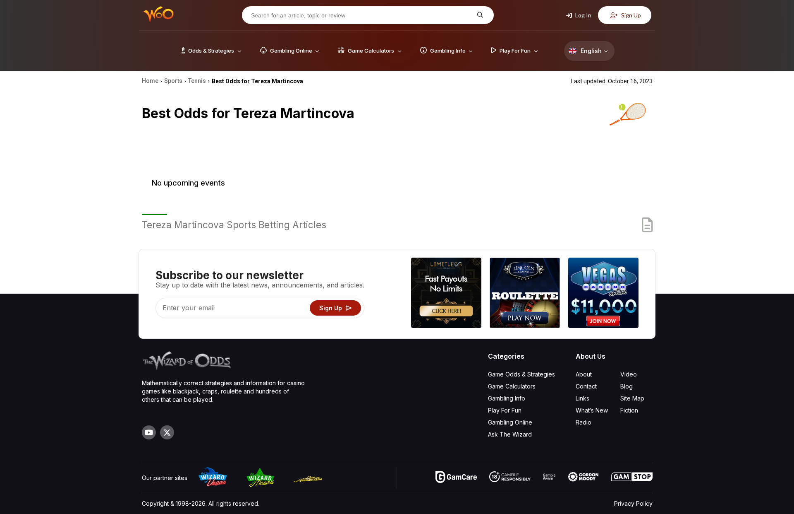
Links (582, 398)
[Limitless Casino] (446, 294)
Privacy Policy (633, 503)
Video (628, 374)
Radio (583, 422)
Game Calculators (512, 386)
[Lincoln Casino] (525, 294)
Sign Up (630, 15)
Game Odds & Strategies (521, 374)
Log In (582, 15)
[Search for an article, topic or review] (479, 15)
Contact (586, 386)
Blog (626, 386)
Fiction (629, 410)
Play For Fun (504, 410)
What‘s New (592, 410)
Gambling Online (510, 422)
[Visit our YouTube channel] (149, 432)
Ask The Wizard (510, 434)
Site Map (632, 398)
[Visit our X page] (167, 432)
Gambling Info (506, 398)
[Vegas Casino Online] (603, 294)
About (584, 374)
